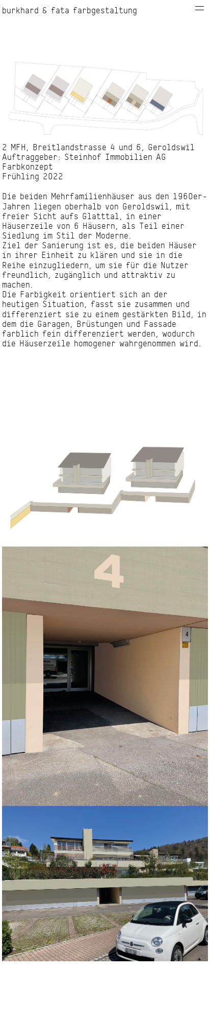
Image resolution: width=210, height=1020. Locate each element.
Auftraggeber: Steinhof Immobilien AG (84, 157)
